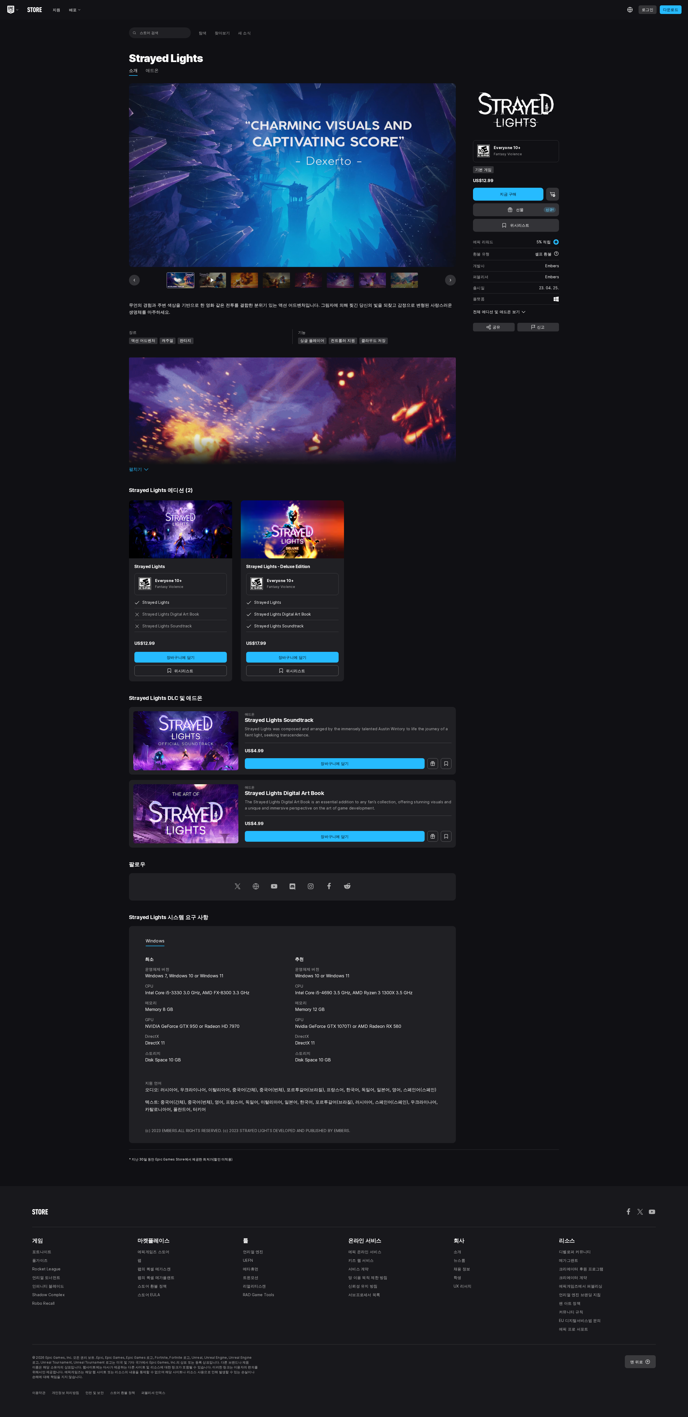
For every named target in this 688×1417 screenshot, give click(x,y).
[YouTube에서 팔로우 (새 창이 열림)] (274, 887)
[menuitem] (202, 32)
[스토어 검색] (134, 32)
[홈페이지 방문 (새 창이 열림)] (256, 887)
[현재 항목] (180, 280)
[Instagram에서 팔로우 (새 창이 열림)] (310, 887)
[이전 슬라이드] (134, 280)
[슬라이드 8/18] (404, 280)
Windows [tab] (155, 941)
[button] (292, 469)
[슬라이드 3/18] (244, 280)
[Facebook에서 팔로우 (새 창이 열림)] (329, 887)
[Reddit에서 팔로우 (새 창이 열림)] (347, 887)
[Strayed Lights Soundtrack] (185, 740)
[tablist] (292, 940)
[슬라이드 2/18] (212, 280)
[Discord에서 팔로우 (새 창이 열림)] (292, 887)
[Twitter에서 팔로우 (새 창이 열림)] (237, 887)
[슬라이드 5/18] (308, 280)
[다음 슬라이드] (450, 280)
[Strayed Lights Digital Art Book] (185, 813)
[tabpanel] (292, 1008)
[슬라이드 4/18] (276, 280)
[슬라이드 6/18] (340, 280)
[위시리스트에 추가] (446, 763)
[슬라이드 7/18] (372, 280)
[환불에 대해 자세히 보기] (556, 254)
